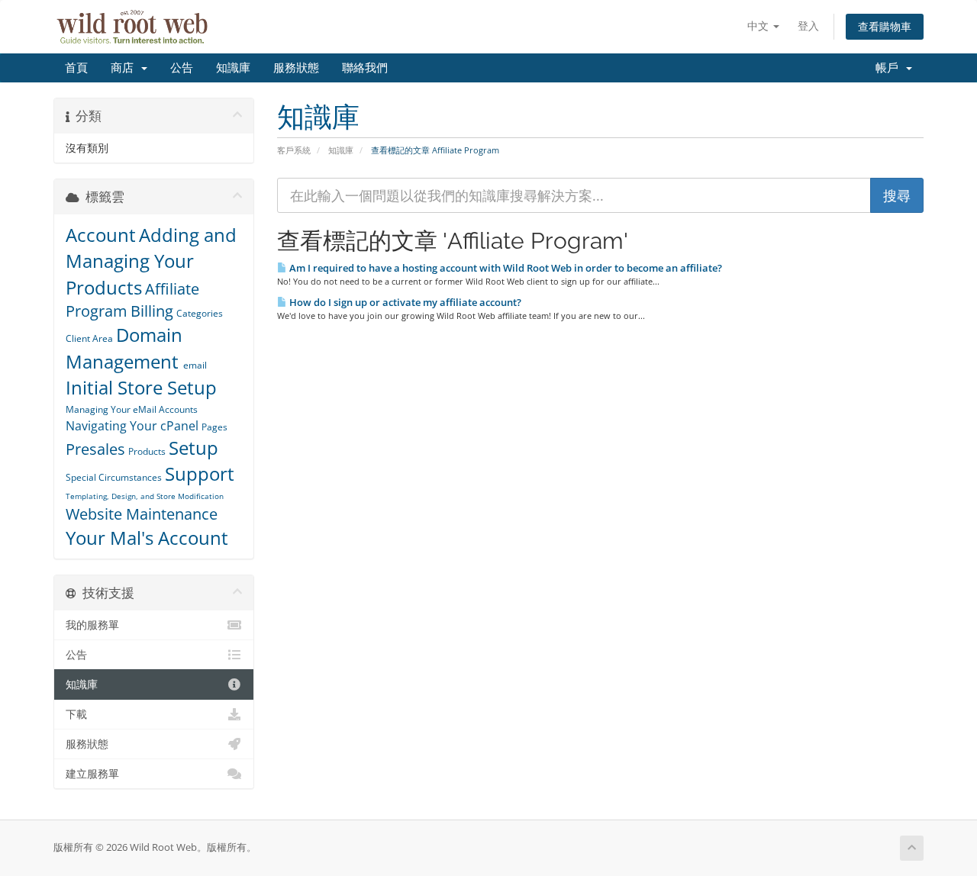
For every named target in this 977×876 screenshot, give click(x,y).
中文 (759, 25)
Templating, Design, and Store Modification (145, 496)
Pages (214, 426)
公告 (181, 68)
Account (101, 234)
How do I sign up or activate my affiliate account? (404, 302)
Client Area (89, 338)
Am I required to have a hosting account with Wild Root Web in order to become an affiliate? (504, 268)
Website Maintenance (142, 514)
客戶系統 (294, 150)
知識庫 (233, 68)
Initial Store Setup (141, 387)
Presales (95, 449)
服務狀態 (296, 68)
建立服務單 (92, 774)
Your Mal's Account (147, 537)
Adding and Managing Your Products (151, 261)
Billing (152, 311)
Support (199, 473)
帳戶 (889, 68)
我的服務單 (92, 625)
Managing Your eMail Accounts (132, 409)
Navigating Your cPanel (132, 425)
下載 (76, 714)
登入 (808, 25)
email (195, 365)
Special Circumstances (114, 477)
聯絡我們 (365, 68)
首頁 (76, 68)
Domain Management (124, 347)
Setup (193, 447)
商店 (125, 68)
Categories (199, 313)
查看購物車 (884, 26)
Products (147, 451)
